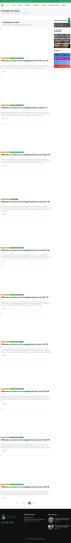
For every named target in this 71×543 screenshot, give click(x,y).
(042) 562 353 (31, 517)
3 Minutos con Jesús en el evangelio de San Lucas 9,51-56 (25, 391)
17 (26, 503)
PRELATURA (27, 5)
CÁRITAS (64, 5)
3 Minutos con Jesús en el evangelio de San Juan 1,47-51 (24, 344)
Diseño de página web (33, 538)
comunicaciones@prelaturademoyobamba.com (36, 519)
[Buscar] (69, 5)
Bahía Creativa (42, 538)
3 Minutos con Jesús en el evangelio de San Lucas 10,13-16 (25, 250)
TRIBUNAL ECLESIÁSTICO (54, 5)
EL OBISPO (19, 5)
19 (32, 503)
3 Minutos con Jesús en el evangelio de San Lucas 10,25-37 (25, 155)
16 (23, 503)
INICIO (13, 5)
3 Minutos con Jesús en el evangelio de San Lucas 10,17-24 (25, 202)
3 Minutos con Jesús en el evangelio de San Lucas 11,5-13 (24, 61)
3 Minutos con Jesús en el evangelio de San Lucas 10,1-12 (24, 297)
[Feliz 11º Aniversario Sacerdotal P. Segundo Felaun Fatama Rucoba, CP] (51, 527)
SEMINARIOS (35, 5)
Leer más (4, 71)
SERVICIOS (43, 5)
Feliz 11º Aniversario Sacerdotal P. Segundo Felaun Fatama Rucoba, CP (21, 1)
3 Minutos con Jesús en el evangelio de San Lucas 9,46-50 (25, 440)
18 (29, 503)
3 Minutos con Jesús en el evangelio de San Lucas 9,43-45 (25, 487)
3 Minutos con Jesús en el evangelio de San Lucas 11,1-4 (24, 108)
